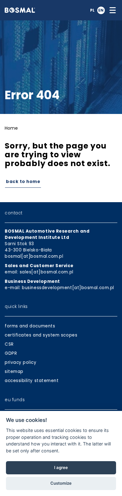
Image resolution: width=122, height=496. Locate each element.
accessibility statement (31, 381)
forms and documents (30, 326)
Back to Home (23, 182)
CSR (9, 344)
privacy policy (21, 362)
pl (92, 10)
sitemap (14, 372)
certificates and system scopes (41, 335)
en (101, 10)
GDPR (11, 353)
